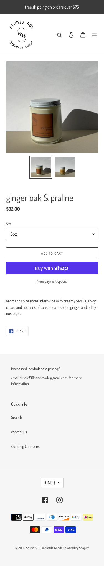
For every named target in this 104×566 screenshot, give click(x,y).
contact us (19, 431)
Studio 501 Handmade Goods (44, 548)
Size (8, 223)
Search (16, 417)
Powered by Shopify (76, 548)
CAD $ (50, 482)
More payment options (52, 281)
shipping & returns (25, 446)
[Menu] (94, 34)
